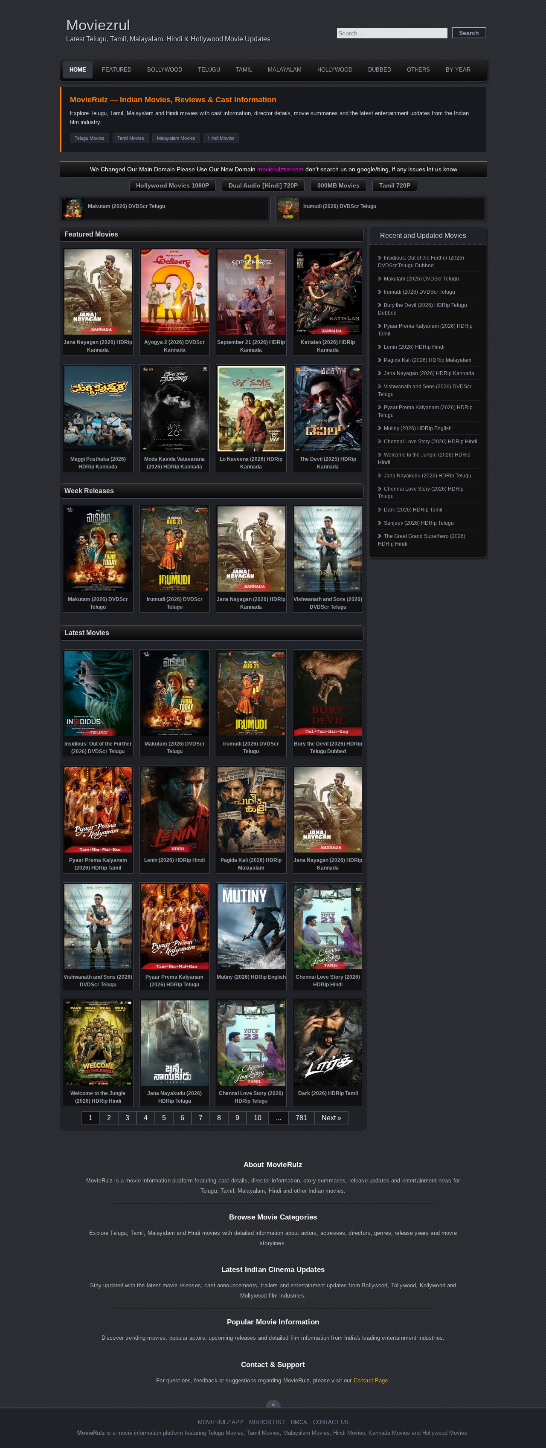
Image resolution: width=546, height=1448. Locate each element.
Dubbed (379, 69)
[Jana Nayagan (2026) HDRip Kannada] (98, 333)
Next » (331, 1117)
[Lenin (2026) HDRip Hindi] (175, 851)
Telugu (209, 69)
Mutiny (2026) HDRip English (418, 428)
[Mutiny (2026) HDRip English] (251, 968)
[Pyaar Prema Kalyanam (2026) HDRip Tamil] (98, 851)
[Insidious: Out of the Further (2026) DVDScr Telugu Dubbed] (98, 735)
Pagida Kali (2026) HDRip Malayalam (427, 360)
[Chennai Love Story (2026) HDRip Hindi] (328, 968)
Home (78, 69)
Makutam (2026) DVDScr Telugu (421, 279)
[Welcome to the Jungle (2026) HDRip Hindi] (98, 1084)
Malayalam (285, 69)
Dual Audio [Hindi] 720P (263, 185)
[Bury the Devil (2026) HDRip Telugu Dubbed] (328, 735)
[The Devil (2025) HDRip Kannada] (328, 450)
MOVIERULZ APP (220, 1422)
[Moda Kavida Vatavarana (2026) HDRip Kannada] (175, 450)
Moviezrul (98, 25)
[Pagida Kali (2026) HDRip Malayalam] (251, 851)
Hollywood (334, 69)
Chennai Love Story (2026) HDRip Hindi (430, 442)
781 (301, 1117)
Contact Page (371, 1380)
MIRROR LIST (267, 1422)
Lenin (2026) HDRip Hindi (414, 347)
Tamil (244, 69)
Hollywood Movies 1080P (172, 185)
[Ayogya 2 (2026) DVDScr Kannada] (175, 333)
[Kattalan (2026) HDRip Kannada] (328, 333)
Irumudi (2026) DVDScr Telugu (419, 292)
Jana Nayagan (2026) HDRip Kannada (429, 373)
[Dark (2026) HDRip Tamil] (328, 1084)
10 (257, 1117)
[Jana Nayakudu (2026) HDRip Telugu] (175, 1084)
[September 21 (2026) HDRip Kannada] (251, 333)
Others (418, 69)
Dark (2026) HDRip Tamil (413, 510)
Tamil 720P (394, 185)
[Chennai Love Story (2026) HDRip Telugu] (251, 1084)
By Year (458, 69)
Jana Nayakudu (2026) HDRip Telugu (427, 476)
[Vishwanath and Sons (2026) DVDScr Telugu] (328, 590)
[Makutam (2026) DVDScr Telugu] (73, 217)
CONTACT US (331, 1422)
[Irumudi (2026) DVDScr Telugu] (288, 217)
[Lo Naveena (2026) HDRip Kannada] (251, 450)
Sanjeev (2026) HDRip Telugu (419, 523)
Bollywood (164, 69)
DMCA (299, 1422)
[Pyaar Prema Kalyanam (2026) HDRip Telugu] (175, 968)
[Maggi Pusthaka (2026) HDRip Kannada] (98, 450)
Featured (116, 69)
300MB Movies (338, 185)
